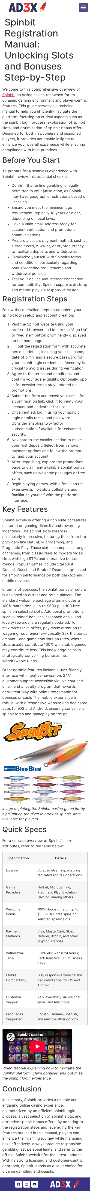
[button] (83, 7)
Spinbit (8, 94)
